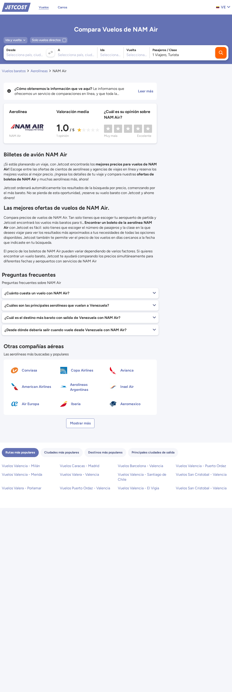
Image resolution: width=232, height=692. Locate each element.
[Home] (16, 7)
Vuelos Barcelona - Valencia (140, 466)
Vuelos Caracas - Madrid (79, 466)
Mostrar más (80, 423)
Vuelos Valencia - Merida (22, 474)
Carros (62, 7)
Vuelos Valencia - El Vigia (138, 488)
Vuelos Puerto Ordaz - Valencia (85, 488)
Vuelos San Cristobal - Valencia (201, 474)
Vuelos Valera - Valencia (79, 474)
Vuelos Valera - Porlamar (21, 488)
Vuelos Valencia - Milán (21, 466)
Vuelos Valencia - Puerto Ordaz (201, 466)
